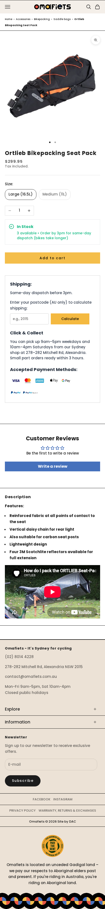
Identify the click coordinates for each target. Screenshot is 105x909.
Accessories (23, 19)
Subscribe (22, 780)
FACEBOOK (41, 799)
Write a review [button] (52, 466)
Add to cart (52, 258)
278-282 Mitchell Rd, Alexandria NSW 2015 (44, 666)
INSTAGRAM (63, 799)
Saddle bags (62, 19)
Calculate (70, 318)
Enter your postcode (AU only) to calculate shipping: (51, 305)
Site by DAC (66, 821)
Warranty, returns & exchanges (67, 810)
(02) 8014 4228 (19, 656)
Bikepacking (42, 19)
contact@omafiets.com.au (31, 676)
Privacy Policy (22, 810)
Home (8, 19)
